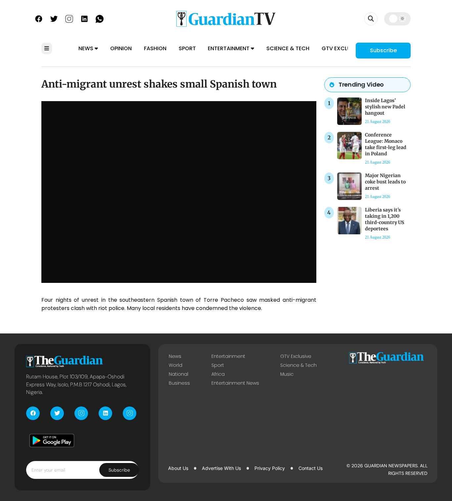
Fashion (155, 48)
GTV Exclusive (342, 48)
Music (287, 374)
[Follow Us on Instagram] (69, 18)
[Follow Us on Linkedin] (84, 18)
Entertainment (229, 48)
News (86, 48)
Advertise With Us (221, 468)
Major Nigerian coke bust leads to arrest (385, 182)
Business (179, 383)
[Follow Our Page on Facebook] (38, 18)
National (178, 374)
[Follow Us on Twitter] (54, 18)
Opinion (121, 48)
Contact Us (310, 468)
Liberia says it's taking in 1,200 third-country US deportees (384, 219)
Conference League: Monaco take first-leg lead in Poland (385, 144)
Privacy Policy (269, 468)
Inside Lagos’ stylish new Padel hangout (385, 106)
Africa (218, 374)
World (175, 365)
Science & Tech (287, 48)
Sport (187, 48)
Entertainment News (235, 383)
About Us (178, 468)
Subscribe (383, 50)
